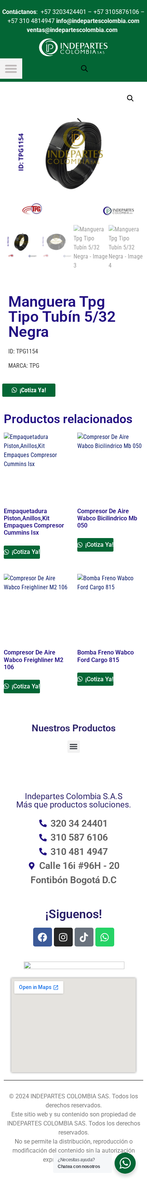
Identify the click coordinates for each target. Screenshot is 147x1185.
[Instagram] (63, 937)
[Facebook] (42, 937)
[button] (130, 98)
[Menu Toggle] (11, 68)
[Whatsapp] (104, 937)
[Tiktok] (84, 937)
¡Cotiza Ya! (33, 390)
